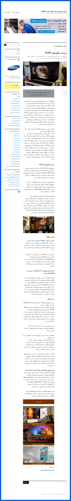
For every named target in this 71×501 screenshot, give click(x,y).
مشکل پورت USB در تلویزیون (15, 110)
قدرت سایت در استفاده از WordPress (48, 494)
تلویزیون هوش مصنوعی (14, 182)
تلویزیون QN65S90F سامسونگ (38, 463)
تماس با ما (7, 12)
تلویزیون (65, 91)
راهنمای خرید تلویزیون (16, 140)
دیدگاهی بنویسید (64, 94)
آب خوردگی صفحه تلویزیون (15, 105)
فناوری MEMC (45, 240)
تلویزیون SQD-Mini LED (13, 179)
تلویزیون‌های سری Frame (39, 444)
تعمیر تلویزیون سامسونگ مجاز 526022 (54, 11)
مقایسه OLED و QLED (14, 185)
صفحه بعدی (24, 482)
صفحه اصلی (15, 12)
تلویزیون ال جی (64, 93)
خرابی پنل (18, 103)
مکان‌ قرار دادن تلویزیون (13, 184)
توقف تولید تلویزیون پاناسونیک (12, 180)
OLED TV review (51, 467)
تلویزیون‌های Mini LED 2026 (38, 424)
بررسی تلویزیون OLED (56, 52)
